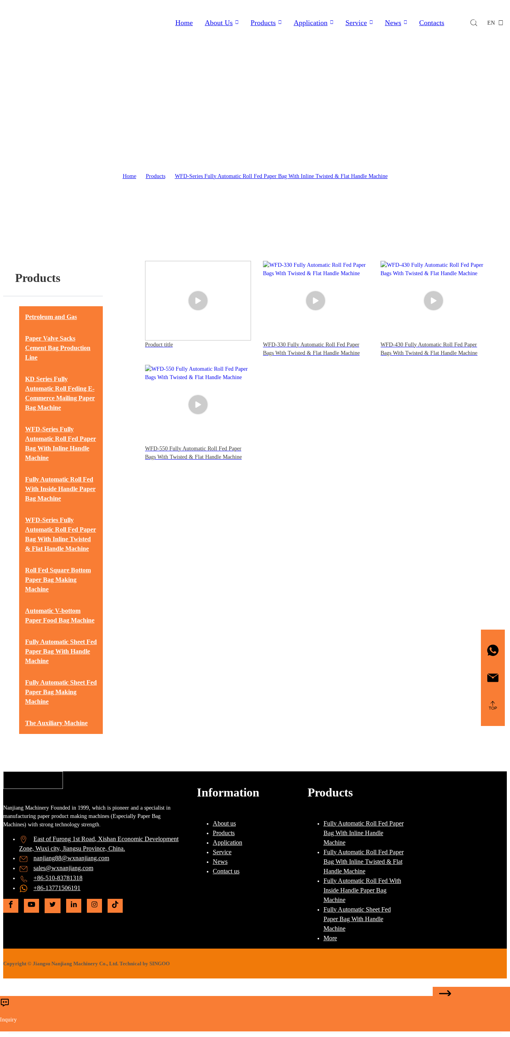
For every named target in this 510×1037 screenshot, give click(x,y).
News (393, 23)
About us (224, 823)
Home (184, 23)
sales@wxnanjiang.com (63, 868)
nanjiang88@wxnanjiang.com (71, 858)
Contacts (431, 23)
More (330, 938)
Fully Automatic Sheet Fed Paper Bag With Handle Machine (357, 919)
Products (263, 23)
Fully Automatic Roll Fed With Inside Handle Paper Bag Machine (362, 890)
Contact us (226, 871)
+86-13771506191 (56, 887)
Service (356, 23)
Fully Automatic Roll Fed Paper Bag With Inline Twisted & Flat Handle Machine (364, 862)
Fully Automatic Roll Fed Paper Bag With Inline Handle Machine (364, 833)
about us (219, 23)
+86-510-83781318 (57, 878)
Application (311, 23)
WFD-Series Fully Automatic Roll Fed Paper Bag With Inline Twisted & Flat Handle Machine (281, 176)
